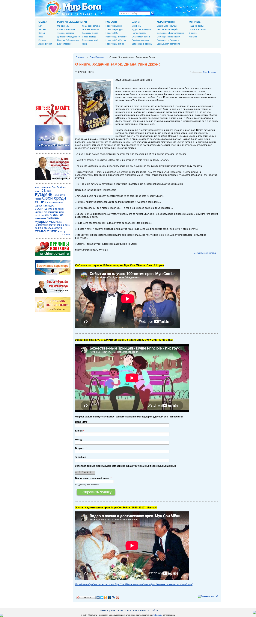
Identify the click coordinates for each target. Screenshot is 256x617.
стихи (52, 231)
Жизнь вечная (45, 44)
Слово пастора (89, 37)
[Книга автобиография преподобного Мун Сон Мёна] (52, 292)
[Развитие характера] (52, 274)
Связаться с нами (197, 29)
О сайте (193, 33)
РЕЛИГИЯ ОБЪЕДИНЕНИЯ (72, 22)
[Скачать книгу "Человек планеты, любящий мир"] (52, 179)
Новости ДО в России (116, 40)
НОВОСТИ (111, 22)
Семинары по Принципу (168, 37)
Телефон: (80, 457)
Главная (80, 57)
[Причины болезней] (52, 255)
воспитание (43, 208)
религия (39, 228)
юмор (62, 231)
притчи (52, 225)
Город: (79, 439)
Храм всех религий (91, 26)
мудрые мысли (47, 222)
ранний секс (63, 225)
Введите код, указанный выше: (93, 478)
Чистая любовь (139, 33)
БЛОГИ (136, 22)
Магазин (193, 37)
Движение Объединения (68, 37)
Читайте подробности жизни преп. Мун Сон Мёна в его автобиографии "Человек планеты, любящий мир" (133, 584)
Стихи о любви (55, 202)
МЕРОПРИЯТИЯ (166, 22)
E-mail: (79, 430)
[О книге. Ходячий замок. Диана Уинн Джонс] (94, 134)
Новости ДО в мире (115, 44)
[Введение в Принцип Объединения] (52, 149)
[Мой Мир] (110, 597)
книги (48, 215)
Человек (42, 29)
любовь (52, 218)
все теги (66, 234)
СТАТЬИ (42, 22)
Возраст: (81, 448)
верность (40, 205)
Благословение (64, 44)
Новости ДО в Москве (116, 37)
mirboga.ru (157, 615)
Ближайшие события (167, 26)
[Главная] (74, 8)
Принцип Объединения (68, 40)
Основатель (63, 26)
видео (49, 205)
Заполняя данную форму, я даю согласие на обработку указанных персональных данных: (126, 466)
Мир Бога (136, 26)
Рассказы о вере (90, 33)
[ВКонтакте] (98, 597)
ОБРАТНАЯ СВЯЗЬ (136, 610)
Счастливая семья (141, 37)
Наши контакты (196, 26)
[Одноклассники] (106, 597)
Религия (42, 40)
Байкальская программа (168, 44)
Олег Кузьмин (97, 57)
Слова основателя (66, 29)
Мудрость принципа (141, 29)
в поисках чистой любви (49, 210)
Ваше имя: (81, 422)
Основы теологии (90, 29)
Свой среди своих (140, 40)
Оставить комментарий (205, 253)
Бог (40, 26)
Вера (40, 37)
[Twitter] (102, 597)
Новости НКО (112, 33)
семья (40, 231)
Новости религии (114, 26)
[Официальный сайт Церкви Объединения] (52, 311)
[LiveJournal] (114, 597)
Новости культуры (114, 29)
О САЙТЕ (153, 610)
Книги (84, 44)
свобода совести (53, 228)
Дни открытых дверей (167, 29)
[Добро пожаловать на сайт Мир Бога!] (52, 124)
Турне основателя (65, 33)
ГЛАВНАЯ (103, 610)
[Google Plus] (118, 597)
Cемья (41, 33)
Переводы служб (90, 40)
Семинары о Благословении (170, 33)
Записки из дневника (142, 44)
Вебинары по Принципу (168, 40)
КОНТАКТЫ (195, 22)
